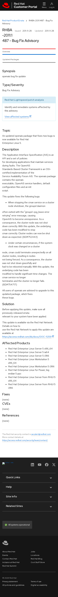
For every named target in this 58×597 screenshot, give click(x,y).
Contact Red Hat (9, 559)
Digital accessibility (39, 585)
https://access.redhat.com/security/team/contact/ (25, 440)
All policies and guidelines (13, 585)
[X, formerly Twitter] (54, 465)
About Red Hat (8, 551)
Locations (35, 555)
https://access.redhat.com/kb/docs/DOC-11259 (26, 336)
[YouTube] (39, 465)
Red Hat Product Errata (13, 20)
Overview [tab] (6, 51)
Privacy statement (10, 581)
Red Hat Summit (9, 566)
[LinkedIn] (32, 465)
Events (5, 555)
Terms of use (36, 581)
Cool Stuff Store (38, 562)
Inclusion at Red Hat (10, 562)
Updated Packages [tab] (11, 59)
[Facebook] (46, 465)
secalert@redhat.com (41, 434)
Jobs (33, 551)
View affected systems (17, 116)
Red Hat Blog (36, 559)
